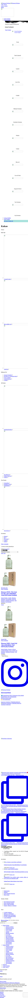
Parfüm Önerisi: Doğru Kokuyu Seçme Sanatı (13, 881)
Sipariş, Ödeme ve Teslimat (10, 905)
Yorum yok (11, 867)
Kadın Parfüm (4, 598)
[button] (3, 639)
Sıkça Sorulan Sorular (9, 903)
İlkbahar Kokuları (10, 933)
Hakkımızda (6, 891)
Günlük (9, 598)
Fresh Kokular (9, 929)
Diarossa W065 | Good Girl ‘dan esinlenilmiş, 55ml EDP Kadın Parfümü (9, 645)
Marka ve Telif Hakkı (9, 913)
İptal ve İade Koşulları (9, 904)
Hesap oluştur (3, 981)
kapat (1, 971)
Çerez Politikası (7, 917)
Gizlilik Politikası (8, 912)
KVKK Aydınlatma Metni (10, 916)
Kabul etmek (3, 988)
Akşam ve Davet (12, 649)
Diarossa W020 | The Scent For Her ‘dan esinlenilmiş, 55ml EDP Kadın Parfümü (9, 593)
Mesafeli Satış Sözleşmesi (10, 915)
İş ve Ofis (8, 934)
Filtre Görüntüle (4, 544)
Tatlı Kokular (9, 942)
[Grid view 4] (6, 550)
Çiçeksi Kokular (4, 650)
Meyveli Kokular (9, 937)
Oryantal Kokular (10, 939)
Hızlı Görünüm (4, 589)
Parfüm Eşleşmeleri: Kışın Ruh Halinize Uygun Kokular (15, 864)
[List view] (2, 550)
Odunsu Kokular (9, 938)
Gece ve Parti (12, 650)
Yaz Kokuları (8, 601)
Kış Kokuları (9, 599)
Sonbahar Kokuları (9, 600)
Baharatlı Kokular (10, 928)
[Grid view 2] (3, 550)
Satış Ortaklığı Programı (9, 893)
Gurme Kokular (9, 952)
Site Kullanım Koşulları (9, 901)
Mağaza (6, 892)
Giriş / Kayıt (5, 967)
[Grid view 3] (5, 550)
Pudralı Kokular (9, 959)
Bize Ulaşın (6, 894)
